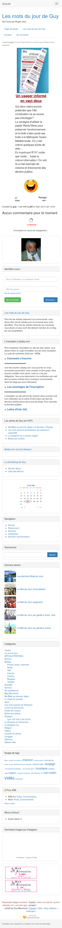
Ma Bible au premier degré (16, 696)
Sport (6, 701)
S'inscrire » (51, 299)
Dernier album (14, 468)
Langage (8, 736)
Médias (7, 661)
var (42, 773)
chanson (27, 760)
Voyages (8, 716)
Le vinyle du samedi (13, 699)
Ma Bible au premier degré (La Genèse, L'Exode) (30, 427)
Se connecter (22, 34)
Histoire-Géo (10, 742)
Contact (8, 34)
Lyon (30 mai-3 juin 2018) (19, 719)
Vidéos (7, 730)
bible (6, 760)
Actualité (8, 684)
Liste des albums (16, 471)
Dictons (7, 658)
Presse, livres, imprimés (18, 664)
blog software (50, 908)
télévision (37, 773)
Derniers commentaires (18, 536)
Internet (10, 673)
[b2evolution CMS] (31, 916)
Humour (8, 687)
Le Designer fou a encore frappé (23, 435)
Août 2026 (31, 485)
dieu (12, 764)
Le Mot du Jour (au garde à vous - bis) (36, 615)
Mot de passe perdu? (12, 293)
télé (32, 773)
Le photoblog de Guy (15, 462)
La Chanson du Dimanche (16, 722)
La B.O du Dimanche (14, 707)
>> (41, 507)
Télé (9, 670)
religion (12, 772)
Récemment (13, 528)
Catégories (13, 533)
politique (51, 768)
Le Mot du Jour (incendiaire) (31, 589)
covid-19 (7, 764)
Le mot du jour (37, 42)
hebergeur (31, 911)
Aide (40, 908)
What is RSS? (9, 803)
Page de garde (11, 28)
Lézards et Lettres (12, 733)
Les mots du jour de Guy (30, 15)
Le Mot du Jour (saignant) (30, 602)
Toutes (7, 650)
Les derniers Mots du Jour (30, 576)
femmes (23, 764)
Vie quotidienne (11, 690)
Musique (11, 679)
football (28, 764)
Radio (10, 667)
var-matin (50, 772)
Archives (12, 530)
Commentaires (29, 796)
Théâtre (10, 681)
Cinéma (10, 676)
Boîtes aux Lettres (16, 438)
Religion (8, 727)
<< (22, 507)
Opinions (8, 739)
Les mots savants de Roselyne (18, 704)
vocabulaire (19, 779)
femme (17, 764)
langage (50, 764)
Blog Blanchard (11, 693)
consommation (39, 760)
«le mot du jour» (28, 768)
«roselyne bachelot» (23, 773)
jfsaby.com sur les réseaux (17, 449)
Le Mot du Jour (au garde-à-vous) (34, 628)
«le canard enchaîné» (13, 768)
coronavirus (49, 760)
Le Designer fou (11, 724)
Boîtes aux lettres (12, 713)
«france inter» (38, 764)
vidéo (9, 778)
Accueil (6, 3)
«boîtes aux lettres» (15, 760)
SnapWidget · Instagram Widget (26, 857)
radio (6, 773)
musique (41, 768)
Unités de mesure (12, 710)
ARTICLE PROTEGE (13, 656)
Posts (19, 796)
